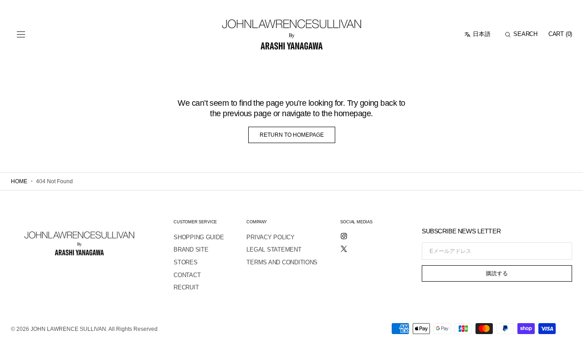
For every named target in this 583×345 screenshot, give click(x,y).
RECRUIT (186, 287)
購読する (497, 273)
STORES (185, 262)
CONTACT (187, 275)
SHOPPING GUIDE (199, 237)
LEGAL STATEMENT (273, 249)
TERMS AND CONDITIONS (281, 262)
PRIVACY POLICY (270, 237)
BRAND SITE (191, 249)
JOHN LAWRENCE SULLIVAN (68, 329)
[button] (21, 35)
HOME (19, 181)
